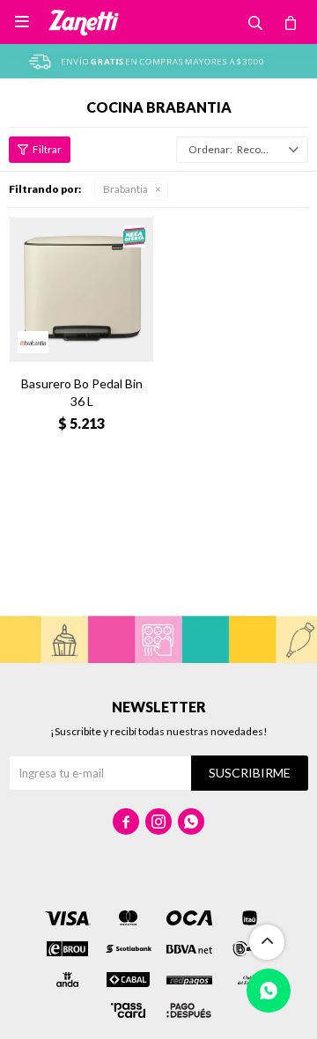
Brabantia (125, 188)
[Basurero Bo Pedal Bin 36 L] (81, 289)
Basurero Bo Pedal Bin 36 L (82, 392)
